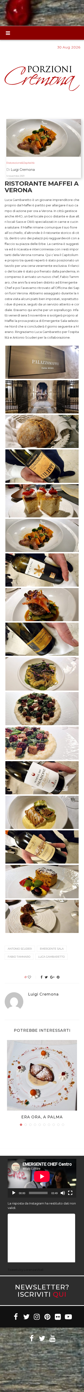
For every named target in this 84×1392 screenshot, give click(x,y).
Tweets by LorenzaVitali (25, 1270)
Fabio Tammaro (19, 956)
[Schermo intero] (70, 1193)
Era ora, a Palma (42, 1117)
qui (59, 1294)
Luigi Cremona (43, 994)
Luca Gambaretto (51, 956)
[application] (42, 1178)
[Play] (13, 1193)
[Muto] (62, 1193)
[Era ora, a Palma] (42, 1075)
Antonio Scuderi (20, 948)
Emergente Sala (52, 948)
